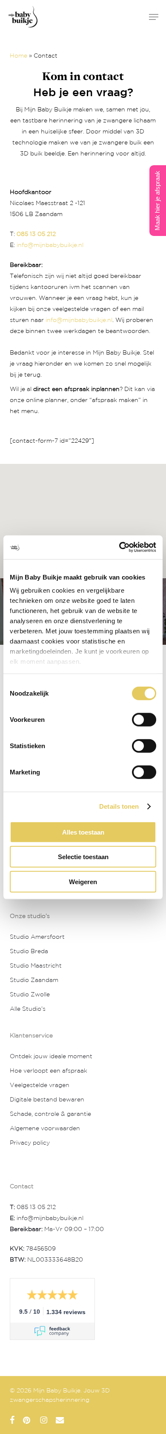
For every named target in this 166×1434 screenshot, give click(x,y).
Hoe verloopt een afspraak (48, 1070)
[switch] (144, 719)
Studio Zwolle (30, 994)
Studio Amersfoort (37, 937)
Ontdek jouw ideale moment (51, 1056)
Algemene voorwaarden (45, 1128)
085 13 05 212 (36, 234)
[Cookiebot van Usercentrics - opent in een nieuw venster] (119, 546)
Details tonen (119, 806)
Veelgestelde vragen (39, 1085)
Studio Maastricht (36, 965)
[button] (153, 17)
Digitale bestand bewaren (47, 1099)
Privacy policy (30, 1143)
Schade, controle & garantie (50, 1114)
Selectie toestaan (83, 856)
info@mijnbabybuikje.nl (50, 245)
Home (18, 55)
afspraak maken (115, 400)
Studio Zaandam (34, 980)
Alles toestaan (83, 831)
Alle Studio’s (28, 1009)
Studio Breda (29, 951)
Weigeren (83, 881)
